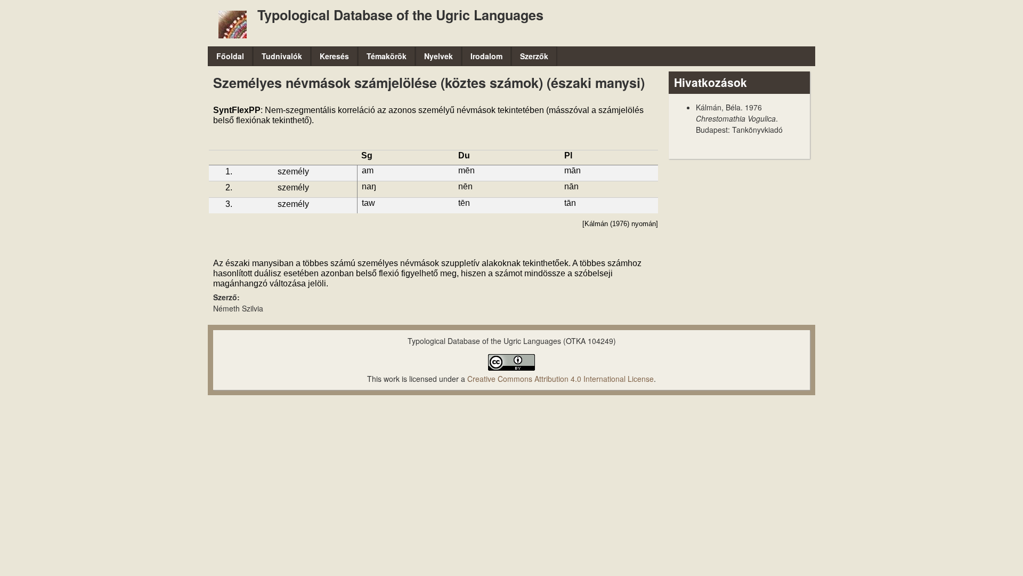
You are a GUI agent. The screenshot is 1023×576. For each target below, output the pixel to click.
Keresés (334, 56)
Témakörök (387, 56)
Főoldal (230, 56)
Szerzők (534, 56)
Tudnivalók (282, 56)
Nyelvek (438, 56)
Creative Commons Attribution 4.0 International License (560, 378)
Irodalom (486, 56)
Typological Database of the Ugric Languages (400, 15)
